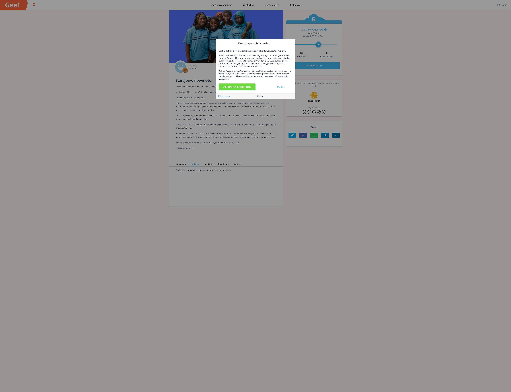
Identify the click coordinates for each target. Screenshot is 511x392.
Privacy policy (224, 96)
